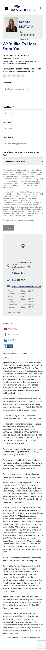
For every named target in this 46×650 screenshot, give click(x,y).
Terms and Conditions (25, 220)
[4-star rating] (18, 76)
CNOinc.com (8, 358)
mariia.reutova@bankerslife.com (26, 286)
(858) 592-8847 (18, 280)
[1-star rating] (5, 76)
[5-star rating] (23, 76)
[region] (23, 248)
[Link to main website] (23, 8)
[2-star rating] (9, 76)
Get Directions (18, 273)
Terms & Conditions (10, 353)
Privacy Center (28, 353)
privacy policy (12, 187)
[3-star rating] (14, 76)
